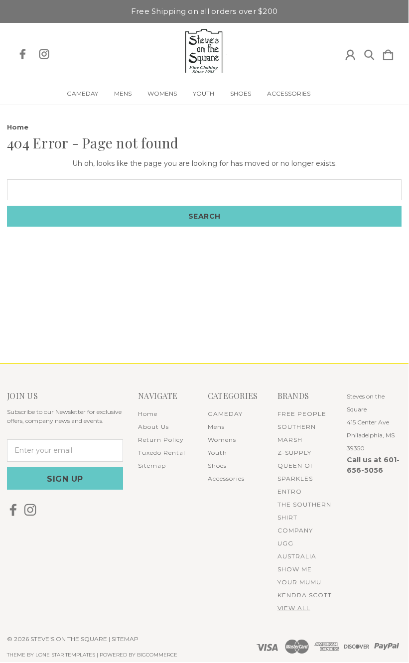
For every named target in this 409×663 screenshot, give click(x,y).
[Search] (369, 52)
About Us (153, 426)
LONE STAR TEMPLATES (65, 655)
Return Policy (161, 439)
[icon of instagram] (44, 54)
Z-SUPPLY (294, 452)
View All (293, 608)
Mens (123, 94)
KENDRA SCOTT (304, 595)
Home (147, 413)
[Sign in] (350, 52)
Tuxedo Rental (161, 452)
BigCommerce (157, 655)
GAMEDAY (82, 94)
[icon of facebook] (22, 54)
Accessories (288, 94)
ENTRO (289, 491)
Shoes (240, 94)
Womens (162, 94)
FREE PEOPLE (301, 413)
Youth (203, 94)
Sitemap (152, 465)
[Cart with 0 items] (388, 52)
